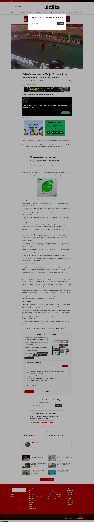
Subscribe (61, 23)
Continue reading (47, 26)
